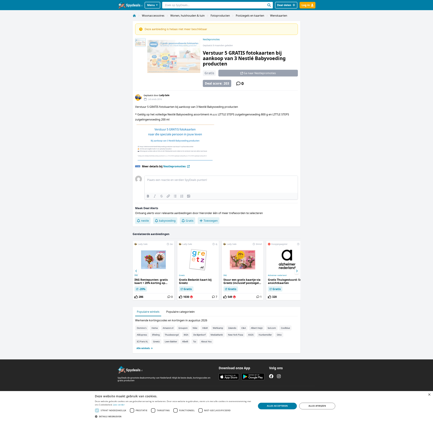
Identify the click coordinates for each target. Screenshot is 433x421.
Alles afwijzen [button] (317, 405)
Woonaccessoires (153, 15)
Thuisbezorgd (172, 334)
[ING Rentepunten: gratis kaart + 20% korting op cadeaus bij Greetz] (153, 270)
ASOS (251, 334)
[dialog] (216, 406)
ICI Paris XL (142, 341)
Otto (279, 334)
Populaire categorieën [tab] (180, 312)
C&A (243, 327)
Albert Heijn (257, 327)
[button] (173, 416)
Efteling (156, 334)
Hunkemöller (265, 334)
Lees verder (119, 404)
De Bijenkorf (199, 334)
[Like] (136, 296)
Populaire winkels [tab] (148, 312)
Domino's (141, 327)
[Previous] (136, 271)
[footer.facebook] (271, 376)
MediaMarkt (217, 334)
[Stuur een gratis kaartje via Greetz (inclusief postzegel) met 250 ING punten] (242, 270)
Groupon (183, 327)
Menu (151, 5)
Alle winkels (143, 348)
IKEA (186, 334)
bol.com (272, 327)
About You (206, 341)
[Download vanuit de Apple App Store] (229, 376)
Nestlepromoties (211, 39)
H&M (205, 327)
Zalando (232, 327)
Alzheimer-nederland (277, 275)
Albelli (185, 341)
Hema (155, 327)
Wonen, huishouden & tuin (187, 15)
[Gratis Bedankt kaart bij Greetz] (198, 270)
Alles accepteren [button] (277, 405)
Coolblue (285, 327)
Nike (195, 327)
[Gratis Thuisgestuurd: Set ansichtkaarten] (287, 270)
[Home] (134, 15)
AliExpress (142, 334)
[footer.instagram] (279, 376)
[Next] (297, 271)
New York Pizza (235, 334)
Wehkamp (218, 327)
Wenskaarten (278, 15)
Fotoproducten (220, 15)
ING (136, 275)
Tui (194, 341)
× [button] (429, 394)
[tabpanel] (216, 333)
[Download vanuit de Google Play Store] (253, 376)
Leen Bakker (171, 341)
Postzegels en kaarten (250, 15)
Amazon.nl (168, 327)
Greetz (182, 275)
